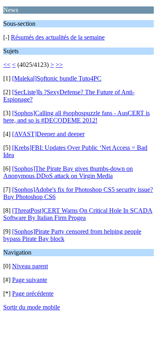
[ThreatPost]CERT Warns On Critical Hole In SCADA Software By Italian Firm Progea (78, 214)
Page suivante (29, 279)
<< (6, 64)
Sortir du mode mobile (31, 307)
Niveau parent (30, 266)
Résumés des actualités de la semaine (58, 37)
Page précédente (33, 293)
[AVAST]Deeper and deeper (48, 134)
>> (59, 64)
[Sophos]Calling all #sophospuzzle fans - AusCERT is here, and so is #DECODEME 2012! (76, 117)
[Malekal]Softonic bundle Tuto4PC (56, 78)
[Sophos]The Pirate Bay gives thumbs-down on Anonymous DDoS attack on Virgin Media (68, 172)
